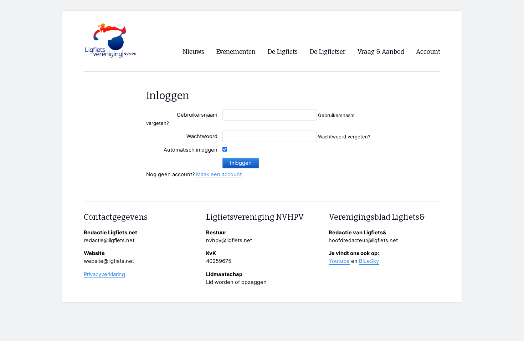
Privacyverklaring (104, 274)
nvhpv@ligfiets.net (229, 240)
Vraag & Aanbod (381, 52)
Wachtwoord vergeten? (344, 136)
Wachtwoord (201, 136)
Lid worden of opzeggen (236, 282)
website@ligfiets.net (109, 261)
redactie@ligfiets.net (109, 240)
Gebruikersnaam (197, 115)
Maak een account (219, 174)
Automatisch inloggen (190, 150)
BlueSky (369, 261)
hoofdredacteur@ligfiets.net (363, 240)
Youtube (339, 261)
